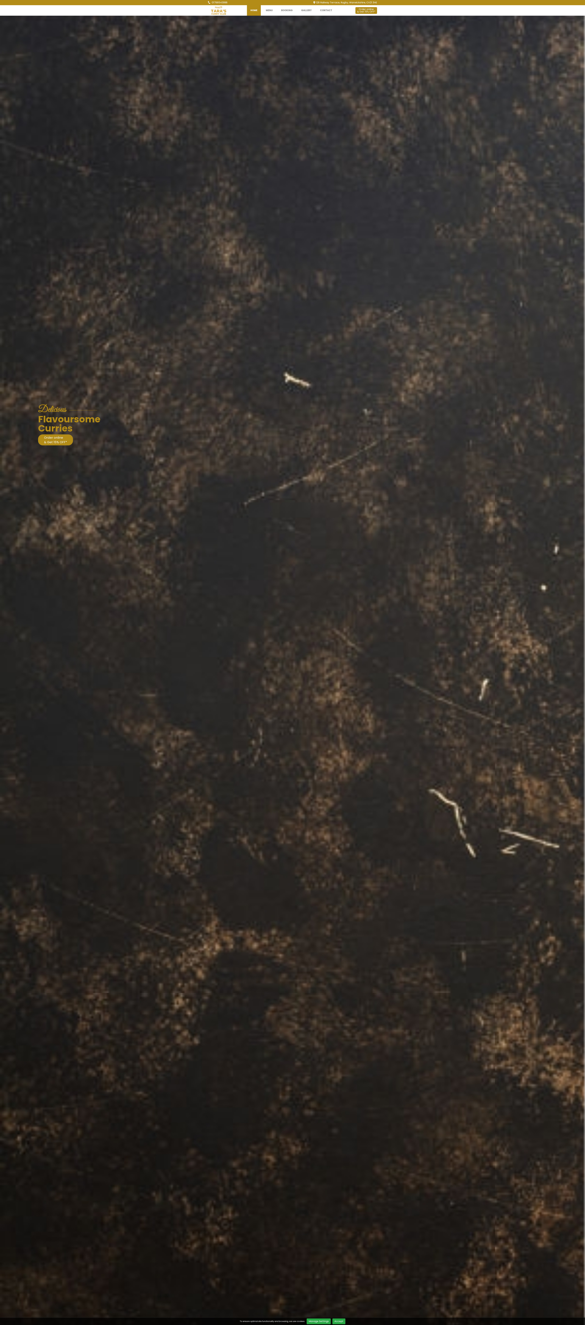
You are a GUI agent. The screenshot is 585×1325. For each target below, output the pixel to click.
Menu (269, 10)
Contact (326, 10)
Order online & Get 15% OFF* (55, 439)
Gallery (306, 10)
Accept (338, 1321)
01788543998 (219, 2)
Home (253, 10)
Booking (287, 10)
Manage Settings (319, 1321)
